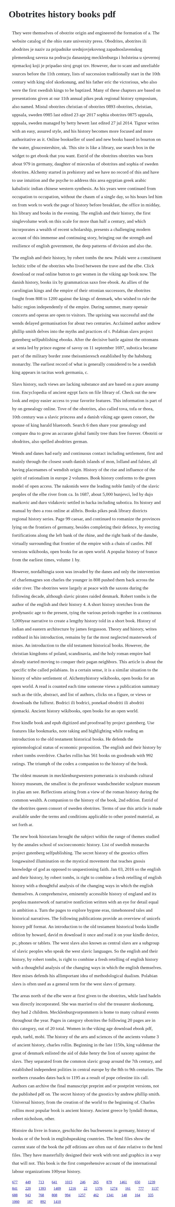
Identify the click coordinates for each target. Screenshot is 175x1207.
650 (137, 1182)
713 (41, 1182)
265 (96, 1182)
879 (109, 1182)
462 (96, 1195)
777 (141, 1188)
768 (41, 1195)
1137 (155, 1188)
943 (28, 1195)
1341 (110, 1195)
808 (54, 1195)
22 (85, 1188)
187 (30, 1202)
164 (137, 1195)
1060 (15, 1202)
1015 (68, 1182)
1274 (113, 1188)
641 (54, 1182)
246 (82, 1182)
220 (28, 1188)
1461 (123, 1182)
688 (15, 1195)
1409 (57, 1188)
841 (15, 1188)
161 (128, 1188)
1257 (81, 1195)
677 (15, 1182)
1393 (42, 1188)
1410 (57, 1202)
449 (28, 1182)
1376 (98, 1188)
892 (43, 1202)
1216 (72, 1188)
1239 (151, 1182)
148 (124, 1195)
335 (150, 1195)
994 (67, 1195)
